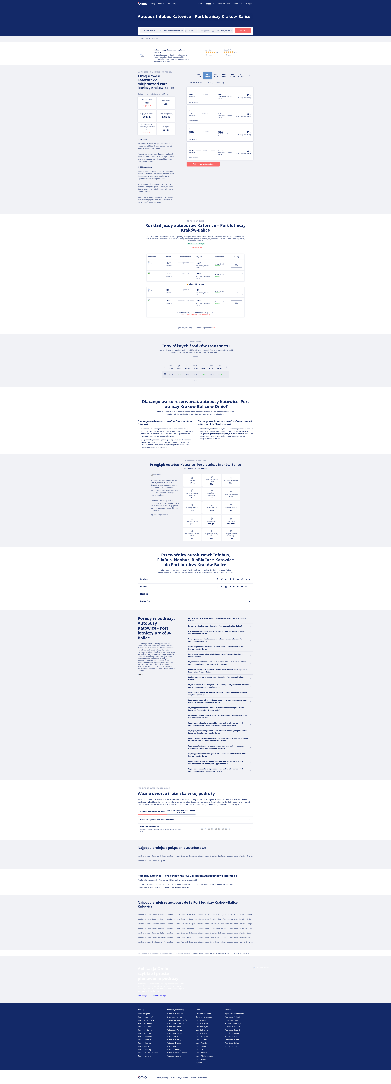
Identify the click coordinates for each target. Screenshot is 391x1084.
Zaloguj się (249, 4)
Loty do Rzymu (202, 1023)
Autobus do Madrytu (175, 1023)
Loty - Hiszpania (202, 1036)
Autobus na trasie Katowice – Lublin (238, 928)
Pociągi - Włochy (144, 1049)
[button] (191, 30)
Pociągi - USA (143, 1046)
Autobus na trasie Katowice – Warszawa (153, 914)
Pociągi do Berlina (145, 1030)
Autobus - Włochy (174, 1049)
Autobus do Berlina (174, 1033)
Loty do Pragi (201, 1033)
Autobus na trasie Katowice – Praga (238, 924)
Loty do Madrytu (202, 1020)
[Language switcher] (210, 3)
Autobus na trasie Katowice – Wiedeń (152, 937)
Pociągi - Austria (144, 1056)
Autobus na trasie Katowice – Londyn (210, 914)
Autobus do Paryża (174, 1030)
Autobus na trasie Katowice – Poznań (210, 919)
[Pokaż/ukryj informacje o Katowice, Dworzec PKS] (249, 829)
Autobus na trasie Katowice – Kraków (181, 914)
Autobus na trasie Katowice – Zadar (238, 933)
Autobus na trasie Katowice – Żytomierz (153, 860)
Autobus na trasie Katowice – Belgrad (181, 933)
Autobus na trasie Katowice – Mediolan (153, 924)
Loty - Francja (201, 1043)
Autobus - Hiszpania (175, 1014)
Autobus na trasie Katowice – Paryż (180, 919)
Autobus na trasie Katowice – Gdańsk (210, 924)
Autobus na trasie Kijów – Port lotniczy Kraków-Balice (216, 942)
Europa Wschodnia (232, 1027)
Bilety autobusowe (174, 1017)
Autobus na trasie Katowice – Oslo (237, 919)
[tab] (196, 82)
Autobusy (161, 4)
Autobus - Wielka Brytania (177, 1053)
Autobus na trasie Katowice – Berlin (209, 928)
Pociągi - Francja (144, 1043)
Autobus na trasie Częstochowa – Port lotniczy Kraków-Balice (161, 942)
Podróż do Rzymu (232, 1036)
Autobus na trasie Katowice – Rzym (151, 919)
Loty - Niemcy (201, 1040)
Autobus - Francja (174, 1043)
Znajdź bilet (147, 106)
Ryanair (199, 1062)
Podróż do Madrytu (233, 1033)
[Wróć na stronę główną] (144, 3)
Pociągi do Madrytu (146, 1020)
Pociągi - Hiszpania (145, 1036)
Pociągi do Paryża (145, 1027)
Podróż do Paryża (232, 1040)
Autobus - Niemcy (174, 1040)
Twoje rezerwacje (224, 3)
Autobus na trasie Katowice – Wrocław (239, 914)
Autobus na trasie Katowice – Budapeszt (182, 856)
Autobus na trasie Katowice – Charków (239, 856)
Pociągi (153, 4)
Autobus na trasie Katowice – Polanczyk (153, 856)
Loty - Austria (201, 1059)
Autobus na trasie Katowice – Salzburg (210, 856)
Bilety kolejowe (144, 1014)
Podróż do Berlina (232, 1043)
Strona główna (143, 953)
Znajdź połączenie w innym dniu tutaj (195, 314)
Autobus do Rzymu (174, 1027)
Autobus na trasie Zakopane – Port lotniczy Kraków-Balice (246, 937)
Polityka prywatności (199, 1078)
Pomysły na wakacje (233, 1023)
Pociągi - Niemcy (144, 1040)
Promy (174, 4)
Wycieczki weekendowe (234, 1014)
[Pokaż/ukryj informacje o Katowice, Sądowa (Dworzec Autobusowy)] (249, 819)
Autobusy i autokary (175, 1010)
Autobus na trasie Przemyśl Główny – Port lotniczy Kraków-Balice (249, 942)
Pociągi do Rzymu (145, 1023)
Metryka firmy (162, 1078)
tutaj (213, 328)
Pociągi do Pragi (144, 1033)
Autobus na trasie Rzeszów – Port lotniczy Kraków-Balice (217, 937)
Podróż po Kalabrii (232, 1030)
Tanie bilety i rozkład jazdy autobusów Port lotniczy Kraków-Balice (163, 887)
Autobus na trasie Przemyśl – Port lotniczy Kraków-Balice (188, 942)
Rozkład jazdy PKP (145, 1017)
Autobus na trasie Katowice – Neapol (181, 924)
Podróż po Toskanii (232, 1017)
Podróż (228, 1010)
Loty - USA (200, 1049)
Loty (168, 4)
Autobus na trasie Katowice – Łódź (151, 928)
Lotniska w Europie (203, 1014)
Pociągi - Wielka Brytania (148, 1053)
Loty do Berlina (202, 1030)
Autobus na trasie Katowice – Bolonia (210, 933)
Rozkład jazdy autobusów (177, 1020)
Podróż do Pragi (231, 1046)
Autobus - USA (172, 1046)
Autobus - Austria (174, 1056)
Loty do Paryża (202, 1027)
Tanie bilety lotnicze (204, 1017)
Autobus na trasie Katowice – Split (151, 933)
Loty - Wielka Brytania (204, 1056)
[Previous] (164, 367)
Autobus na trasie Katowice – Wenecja (181, 928)
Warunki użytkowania (179, 1078)
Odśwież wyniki (194, 247)
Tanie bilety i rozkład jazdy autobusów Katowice (214, 884)
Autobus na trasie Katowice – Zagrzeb (181, 937)
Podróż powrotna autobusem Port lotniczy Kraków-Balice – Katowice (164, 884)
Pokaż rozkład (146, 133)
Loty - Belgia (201, 1046)
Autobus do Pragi (174, 1036)
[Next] (249, 75)
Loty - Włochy (201, 1053)
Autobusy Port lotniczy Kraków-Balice (176, 953)
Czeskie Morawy (231, 1020)
